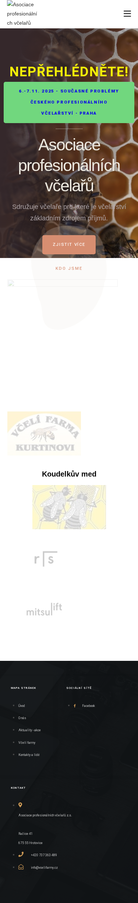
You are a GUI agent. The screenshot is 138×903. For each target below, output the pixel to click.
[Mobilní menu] (127, 13)
